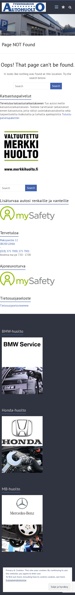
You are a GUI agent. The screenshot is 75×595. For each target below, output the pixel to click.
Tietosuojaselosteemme (14, 305)
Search (56, 86)
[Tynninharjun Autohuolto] (24, 4)
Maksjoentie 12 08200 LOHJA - (9, 243)
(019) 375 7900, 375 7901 (14, 251)
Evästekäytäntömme (16, 580)
